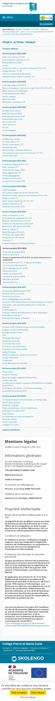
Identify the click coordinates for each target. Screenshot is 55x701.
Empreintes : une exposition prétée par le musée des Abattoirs (23, 306)
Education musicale (11, 279)
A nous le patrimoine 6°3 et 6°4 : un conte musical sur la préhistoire (28, 32)
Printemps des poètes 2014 (13, 411)
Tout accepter (19, 692)
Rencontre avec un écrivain (13, 293)
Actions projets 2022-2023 (14, 135)
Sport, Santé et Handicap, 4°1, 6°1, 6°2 (18, 201)
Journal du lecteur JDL (11, 341)
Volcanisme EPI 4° (10, 271)
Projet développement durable (14, 363)
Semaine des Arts (9, 147)
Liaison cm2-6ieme (11, 430)
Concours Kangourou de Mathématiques (18, 243)
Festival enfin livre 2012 (12, 178)
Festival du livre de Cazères (13, 237)
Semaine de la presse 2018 (14, 276)
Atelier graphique (9, 190)
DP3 (4, 335)
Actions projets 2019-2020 (14, 186)
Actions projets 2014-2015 (14, 368)
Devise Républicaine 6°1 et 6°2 (15, 268)
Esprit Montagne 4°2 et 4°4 (13, 232)
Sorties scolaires (9, 96)
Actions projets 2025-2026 (14, 53)
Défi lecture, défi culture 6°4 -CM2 (16, 226)
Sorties (5, 65)
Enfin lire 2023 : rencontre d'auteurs (17, 150)
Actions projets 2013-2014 (14, 396)
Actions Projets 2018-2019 (14, 211)
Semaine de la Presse (11, 296)
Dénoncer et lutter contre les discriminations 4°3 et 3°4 (24, 195)
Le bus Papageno (9, 130)
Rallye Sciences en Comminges (15, 91)
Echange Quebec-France (12, 332)
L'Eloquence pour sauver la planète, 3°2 (18, 76)
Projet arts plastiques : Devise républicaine (19, 408)
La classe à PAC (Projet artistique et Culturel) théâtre (23, 327)
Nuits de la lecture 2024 (12, 113)
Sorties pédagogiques (11, 175)
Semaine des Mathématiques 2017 (16, 291)
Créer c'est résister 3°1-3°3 (13, 57)
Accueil (19, 29)
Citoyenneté (7, 360)
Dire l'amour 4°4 (9, 122)
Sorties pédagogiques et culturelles (16, 299)
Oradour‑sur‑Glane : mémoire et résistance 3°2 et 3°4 (24, 68)
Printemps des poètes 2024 (13, 116)
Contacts (6, 648)
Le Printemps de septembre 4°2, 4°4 (17, 218)
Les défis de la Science (11, 110)
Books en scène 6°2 (11, 254)
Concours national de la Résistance (16, 74)
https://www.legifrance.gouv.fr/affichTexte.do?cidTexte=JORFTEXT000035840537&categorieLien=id (27, 624)
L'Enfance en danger (10, 405)
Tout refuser (38, 692)
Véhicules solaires (9, 419)
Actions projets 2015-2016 (14, 323)
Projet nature (7, 372)
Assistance (8, 650)
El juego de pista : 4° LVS (12, 71)
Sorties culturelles (9, 380)
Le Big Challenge (9, 352)
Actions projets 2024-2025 (14, 81)
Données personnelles (25, 650)
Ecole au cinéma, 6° (10, 229)
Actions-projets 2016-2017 (14, 287)
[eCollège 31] (46, 17)
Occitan (5, 127)
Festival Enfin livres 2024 (12, 119)
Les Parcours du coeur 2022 (13, 181)
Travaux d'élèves (10, 48)
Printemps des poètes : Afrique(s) (15, 318)
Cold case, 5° (7, 240)
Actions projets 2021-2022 (14, 160)
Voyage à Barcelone (10, 357)
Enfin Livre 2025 (8, 99)
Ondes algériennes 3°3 (11, 173)
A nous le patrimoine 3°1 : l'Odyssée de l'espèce (22, 262)
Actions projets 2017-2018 (13, 31)
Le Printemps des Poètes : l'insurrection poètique (22, 388)
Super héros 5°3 (9, 124)
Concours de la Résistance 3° (14, 265)
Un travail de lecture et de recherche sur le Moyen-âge (24, 399)
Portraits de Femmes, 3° (12, 204)
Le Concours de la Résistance (14, 346)
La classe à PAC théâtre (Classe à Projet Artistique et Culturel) (27, 302)
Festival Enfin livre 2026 (12, 62)
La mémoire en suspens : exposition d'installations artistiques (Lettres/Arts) (27, 384)
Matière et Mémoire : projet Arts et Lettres (19, 355)
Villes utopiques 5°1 (10, 167)
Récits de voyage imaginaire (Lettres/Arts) (19, 377)
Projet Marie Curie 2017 (12, 315)
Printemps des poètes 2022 (13, 170)
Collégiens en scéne (10, 424)
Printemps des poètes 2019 (13, 235)
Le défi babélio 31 (9, 310)
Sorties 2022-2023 (9, 155)
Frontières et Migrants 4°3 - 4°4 (15, 164)
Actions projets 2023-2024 (14, 107)
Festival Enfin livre (10, 282)
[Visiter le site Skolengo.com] (27, 661)
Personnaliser (28, 697)
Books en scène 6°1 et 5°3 (13, 215)
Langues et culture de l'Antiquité (15, 330)
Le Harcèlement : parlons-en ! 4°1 (16, 60)
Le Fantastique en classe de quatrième (18, 416)
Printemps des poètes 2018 (14, 252)
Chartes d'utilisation (39, 648)
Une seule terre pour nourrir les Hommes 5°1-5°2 (22, 153)
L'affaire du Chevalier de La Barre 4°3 (17, 223)
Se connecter (46, 24)
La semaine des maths (11, 343)
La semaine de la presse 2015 (14, 391)
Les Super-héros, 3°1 (10, 142)
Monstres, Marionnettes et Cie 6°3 (16, 221)
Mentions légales (20, 648)
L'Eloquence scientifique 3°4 (13, 102)
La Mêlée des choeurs (11, 139)
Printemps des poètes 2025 (13, 93)
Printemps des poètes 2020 (13, 206)
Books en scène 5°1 (10, 198)
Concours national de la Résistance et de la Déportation (25, 312)
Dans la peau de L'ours (11, 402)
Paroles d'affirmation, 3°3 (12, 144)
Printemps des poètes (11, 338)
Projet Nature (7, 413)
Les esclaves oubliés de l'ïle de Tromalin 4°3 (20, 192)
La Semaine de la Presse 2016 (14, 349)
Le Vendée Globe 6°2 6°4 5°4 (14, 85)
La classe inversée (9, 374)
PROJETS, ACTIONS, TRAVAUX (35, 29)
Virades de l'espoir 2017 (12, 273)
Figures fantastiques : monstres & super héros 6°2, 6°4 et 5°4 (27, 88)
